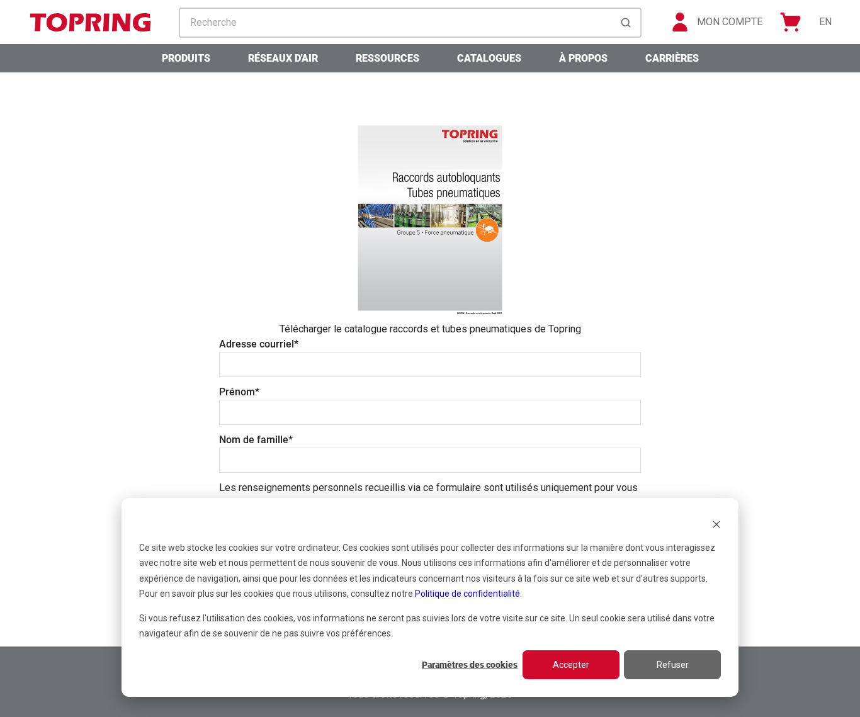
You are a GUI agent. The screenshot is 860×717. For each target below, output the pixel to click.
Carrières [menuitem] (672, 58)
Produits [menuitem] (186, 58)
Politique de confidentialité (467, 594)
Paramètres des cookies (470, 665)
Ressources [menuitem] (387, 58)
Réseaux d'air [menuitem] (283, 58)
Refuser (673, 665)
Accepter (571, 665)
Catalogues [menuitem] (489, 58)
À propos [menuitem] (583, 58)
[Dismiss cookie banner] (716, 523)
